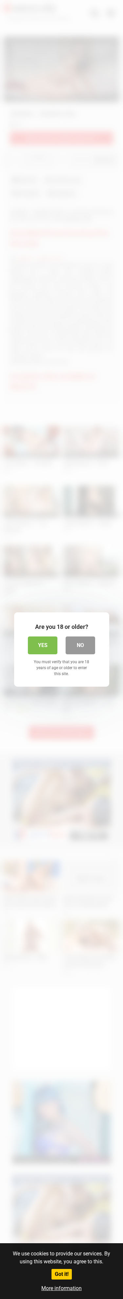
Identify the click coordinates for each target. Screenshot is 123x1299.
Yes (43, 645)
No (80, 645)
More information (61, 1288)
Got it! (62, 1274)
